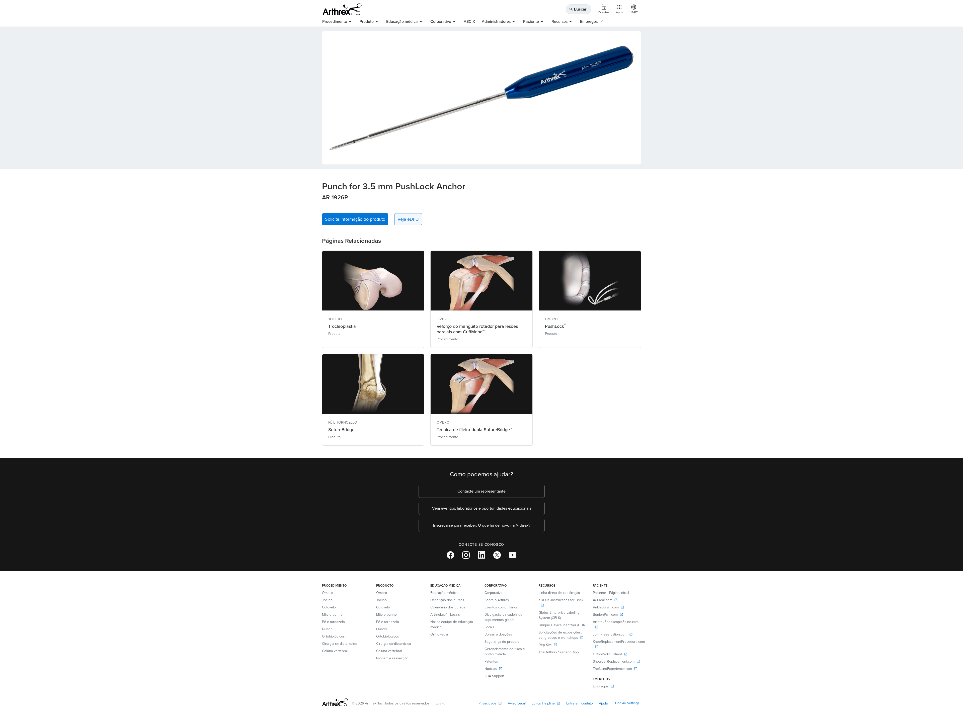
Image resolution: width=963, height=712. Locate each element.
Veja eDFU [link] (408, 219)
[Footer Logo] (335, 702)
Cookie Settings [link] (627, 703)
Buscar (578, 9)
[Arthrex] (342, 9)
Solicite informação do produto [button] (355, 219)
